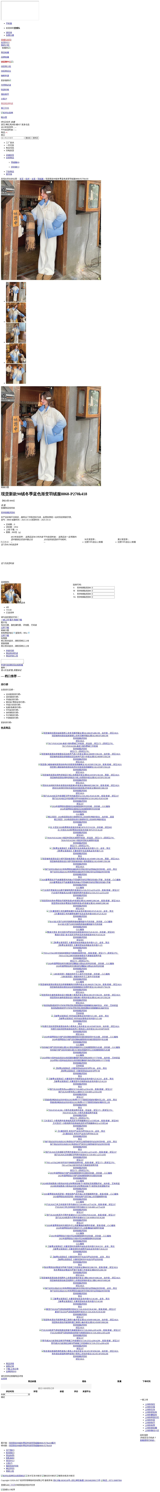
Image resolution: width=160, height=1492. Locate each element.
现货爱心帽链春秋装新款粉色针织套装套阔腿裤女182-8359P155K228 (80, 767)
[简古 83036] (80, 1257)
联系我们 (10, 1453)
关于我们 (10, 1450)
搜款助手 (5, 94)
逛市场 (9, 174)
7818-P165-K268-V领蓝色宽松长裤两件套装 (80, 840)
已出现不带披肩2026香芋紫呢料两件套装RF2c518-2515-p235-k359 (80, 893)
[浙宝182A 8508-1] (80, 859)
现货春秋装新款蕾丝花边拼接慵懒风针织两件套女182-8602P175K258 (80, 987)
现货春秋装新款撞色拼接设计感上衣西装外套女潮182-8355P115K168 (80, 777)
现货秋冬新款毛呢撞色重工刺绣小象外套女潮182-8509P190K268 (80, 1322)
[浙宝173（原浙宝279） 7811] (80, 1162)
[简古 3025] (80, 1246)
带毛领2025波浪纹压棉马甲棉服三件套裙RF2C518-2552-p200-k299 (80, 1343)
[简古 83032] (80, 1016)
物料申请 (5, 76)
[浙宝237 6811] (80, 1152)
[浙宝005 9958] (80, 932)
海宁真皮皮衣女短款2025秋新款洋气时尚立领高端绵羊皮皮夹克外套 (80, 1144)
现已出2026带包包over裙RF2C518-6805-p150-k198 (80, 1092)
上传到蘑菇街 (151, 1415)
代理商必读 (6, 85)
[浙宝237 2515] (80, 890)
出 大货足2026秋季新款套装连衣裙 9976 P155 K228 (80, 830)
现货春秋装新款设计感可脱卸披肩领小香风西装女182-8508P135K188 (80, 861)
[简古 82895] (80, 1142)
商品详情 (10, 1364)
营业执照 (10, 1455)
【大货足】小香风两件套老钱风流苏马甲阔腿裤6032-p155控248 (80, 1123)
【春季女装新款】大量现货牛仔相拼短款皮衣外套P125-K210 (80, 1081)
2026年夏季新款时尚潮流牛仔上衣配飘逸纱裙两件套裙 (80, 1228)
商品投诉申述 (7, 103)
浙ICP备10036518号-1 (62, 1480)
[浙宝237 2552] (80, 1341)
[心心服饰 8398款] (80, 1047)
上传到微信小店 (152, 1430)
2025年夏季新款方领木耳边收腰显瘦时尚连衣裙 (80, 1238)
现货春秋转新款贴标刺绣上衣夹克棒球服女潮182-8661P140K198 (80, 736)
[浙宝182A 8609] (80, 754)
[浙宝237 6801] (80, 1204)
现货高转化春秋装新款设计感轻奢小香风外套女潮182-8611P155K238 (80, 997)
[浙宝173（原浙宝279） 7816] (80, 953)
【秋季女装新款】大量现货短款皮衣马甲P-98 (80, 1071)
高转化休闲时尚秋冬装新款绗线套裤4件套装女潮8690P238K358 (80, 788)
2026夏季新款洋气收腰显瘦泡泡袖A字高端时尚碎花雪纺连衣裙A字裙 (80, 882)
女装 (34, 179)
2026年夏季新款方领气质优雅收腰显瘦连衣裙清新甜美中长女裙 (80, 1039)
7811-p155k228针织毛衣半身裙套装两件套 (80, 1165)
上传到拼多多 (151, 1412)
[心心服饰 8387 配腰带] (80, 974)
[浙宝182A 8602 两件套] (80, 984)
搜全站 (28, 138)
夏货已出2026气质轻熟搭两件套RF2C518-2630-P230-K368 (80, 1312)
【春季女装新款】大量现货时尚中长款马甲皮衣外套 (80, 1259)
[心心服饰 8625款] (80, 963)
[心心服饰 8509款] (80, 806)
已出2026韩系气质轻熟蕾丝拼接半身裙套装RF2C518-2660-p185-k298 (80, 1333)
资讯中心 (10, 1461)
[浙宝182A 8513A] (80, 1351)
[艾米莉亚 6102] (80, 1005)
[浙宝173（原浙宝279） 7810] (80, 1110)
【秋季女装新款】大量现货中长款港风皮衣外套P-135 (80, 851)
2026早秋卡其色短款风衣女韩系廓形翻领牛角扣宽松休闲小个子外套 (80, 1060)
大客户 (4, 99)
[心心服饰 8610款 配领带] (80, 880)
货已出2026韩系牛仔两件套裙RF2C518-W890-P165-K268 (80, 1217)
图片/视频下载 (16, 620)
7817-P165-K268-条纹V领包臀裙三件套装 (80, 746)
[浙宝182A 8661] (80, 733)
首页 (22, 179)
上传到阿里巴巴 (152, 1417)
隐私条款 (10, 1458)
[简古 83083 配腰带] (80, 911)
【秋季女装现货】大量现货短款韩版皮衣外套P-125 (80, 945)
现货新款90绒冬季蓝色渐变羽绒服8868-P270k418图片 (32, 1443)
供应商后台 (6, 71)
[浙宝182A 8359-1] (80, 764)
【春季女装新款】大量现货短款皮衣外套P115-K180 (80, 1301)
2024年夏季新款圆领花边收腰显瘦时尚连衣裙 (80, 809)
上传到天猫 (150, 1407)
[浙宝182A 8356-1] (80, 1026)
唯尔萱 (4, 117)
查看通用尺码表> (147, 1440)
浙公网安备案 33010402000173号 (86, 1480)
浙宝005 (80, 835)
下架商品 (10, 171)
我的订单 (5, 45)
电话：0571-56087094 (112, 1480)
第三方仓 (5, 108)
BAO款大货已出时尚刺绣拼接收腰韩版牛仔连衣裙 (80, 924)
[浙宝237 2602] (80, 796)
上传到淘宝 (150, 1404)
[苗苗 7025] (80, 817)
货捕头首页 (6, 40)
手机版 (9, 23)
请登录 (9, 33)
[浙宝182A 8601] (80, 1278)
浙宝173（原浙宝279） (80, 751)
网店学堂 (10, 1468)
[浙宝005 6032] (80, 1121)
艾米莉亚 (80, 1013)
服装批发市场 (12, 1466)
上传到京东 (150, 1409)
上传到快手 (150, 1423)
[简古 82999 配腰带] (80, 848)
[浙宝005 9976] (80, 827)
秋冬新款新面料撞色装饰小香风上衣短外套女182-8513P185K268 (80, 1354)
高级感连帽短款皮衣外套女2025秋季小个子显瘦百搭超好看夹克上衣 (80, 1102)
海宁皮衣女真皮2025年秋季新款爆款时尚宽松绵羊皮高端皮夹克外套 (80, 872)
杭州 (28, 179)
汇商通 (12, 1485)
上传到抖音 (150, 1420)
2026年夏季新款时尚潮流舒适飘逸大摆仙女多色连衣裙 (80, 966)
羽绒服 (41, 179)
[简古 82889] (80, 1288)
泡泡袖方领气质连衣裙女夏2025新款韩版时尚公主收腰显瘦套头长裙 (80, 1050)
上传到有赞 (150, 1425)
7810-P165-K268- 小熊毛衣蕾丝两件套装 (80, 1113)
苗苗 (80, 825)
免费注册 (10, 35)
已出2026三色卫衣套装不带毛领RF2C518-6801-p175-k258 (80, 1207)
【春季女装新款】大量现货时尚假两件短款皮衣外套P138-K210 (80, 1249)
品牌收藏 (5, 57)
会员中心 (5, 42)
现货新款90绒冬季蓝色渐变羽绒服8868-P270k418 (30, 1445)
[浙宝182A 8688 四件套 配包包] (80, 901)
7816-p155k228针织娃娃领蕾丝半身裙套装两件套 (80, 956)
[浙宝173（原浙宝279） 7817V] (80, 743)
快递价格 (5, 90)
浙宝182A (80, 741)
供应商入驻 (6, 66)
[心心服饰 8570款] (80, 1173)
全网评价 (11, 1371)
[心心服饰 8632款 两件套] (80, 1194)
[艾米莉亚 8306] (80, 1183)
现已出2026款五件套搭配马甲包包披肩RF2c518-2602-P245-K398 (80, 798)
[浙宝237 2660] (80, 1330)
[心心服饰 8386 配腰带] (80, 922)
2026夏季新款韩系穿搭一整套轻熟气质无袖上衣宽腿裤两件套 (80, 1197)
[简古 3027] (80, 1079)
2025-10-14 (26, 520)
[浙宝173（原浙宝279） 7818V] (80, 838)
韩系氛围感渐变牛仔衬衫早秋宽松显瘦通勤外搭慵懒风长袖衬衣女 (80, 1008)
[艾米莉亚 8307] (80, 1058)
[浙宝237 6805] (80, 1089)
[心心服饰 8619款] (80, 1037)
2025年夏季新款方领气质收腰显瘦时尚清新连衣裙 (80, 1176)
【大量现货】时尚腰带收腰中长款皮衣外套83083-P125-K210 (80, 914)
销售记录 (10, 1366)
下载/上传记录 (12, 1369)
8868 (9, 520)
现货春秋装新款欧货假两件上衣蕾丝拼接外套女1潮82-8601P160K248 (80, 1280)
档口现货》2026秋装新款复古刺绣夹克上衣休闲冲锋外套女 (80, 819)
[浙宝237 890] (80, 1215)
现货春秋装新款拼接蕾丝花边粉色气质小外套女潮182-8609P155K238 (80, 757)
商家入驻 (10, 1471)
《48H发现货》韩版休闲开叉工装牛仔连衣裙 (80, 977)
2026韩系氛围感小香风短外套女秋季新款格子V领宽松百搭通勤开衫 (80, 1186)
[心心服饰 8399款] (80, 1236)
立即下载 (5, 628)
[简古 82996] (80, 1100)
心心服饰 (80, 814)
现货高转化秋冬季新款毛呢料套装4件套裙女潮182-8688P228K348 (80, 903)
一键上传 (5, 620)
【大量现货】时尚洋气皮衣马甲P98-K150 (80, 1134)
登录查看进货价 (8, 512)
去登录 (4, 1379)
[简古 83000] (80, 942)
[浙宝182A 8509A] (80, 1320)
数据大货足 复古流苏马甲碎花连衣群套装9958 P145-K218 (80, 935)
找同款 (12, 508)
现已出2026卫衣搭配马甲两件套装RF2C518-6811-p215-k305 (80, 1155)
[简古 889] (80, 869)
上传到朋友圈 (151, 1428)
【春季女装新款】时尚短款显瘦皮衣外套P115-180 (80, 1018)
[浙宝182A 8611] (80, 995)
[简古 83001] (80, 1068)
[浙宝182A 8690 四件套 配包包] (80, 785)
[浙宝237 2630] (80, 1309)
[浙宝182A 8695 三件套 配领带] (80, 1267)
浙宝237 (80, 804)
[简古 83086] (80, 1131)
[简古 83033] (80, 1299)
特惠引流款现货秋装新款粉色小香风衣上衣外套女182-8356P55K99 (80, 1029)
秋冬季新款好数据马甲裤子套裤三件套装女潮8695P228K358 (80, 1270)
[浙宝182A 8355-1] (80, 775)
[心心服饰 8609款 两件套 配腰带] (80, 1225)
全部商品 (10, 158)
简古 (80, 856)
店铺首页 (10, 155)
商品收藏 (5, 52)
